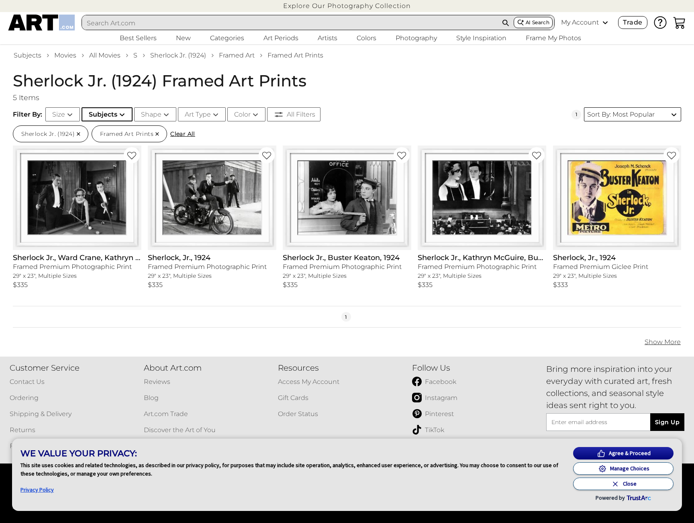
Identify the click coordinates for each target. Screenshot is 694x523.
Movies (65, 55)
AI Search (537, 22)
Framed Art (237, 55)
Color (242, 114)
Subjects (27, 55)
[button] (347, 6)
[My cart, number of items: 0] (679, 22)
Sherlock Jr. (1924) (178, 55)
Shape (151, 114)
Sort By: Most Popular (621, 114)
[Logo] (41, 22)
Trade (632, 22)
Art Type (198, 114)
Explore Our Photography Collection (347, 6)
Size (58, 114)
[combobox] (290, 23)
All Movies (104, 55)
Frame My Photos (553, 38)
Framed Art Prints (295, 55)
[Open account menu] (605, 22)
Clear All (182, 134)
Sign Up (667, 422)
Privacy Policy (37, 489)
